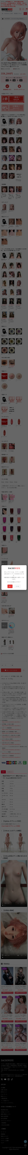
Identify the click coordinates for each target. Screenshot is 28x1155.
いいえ (17, 586)
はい (10, 586)
